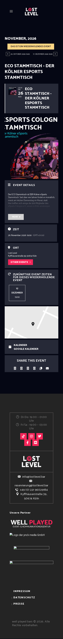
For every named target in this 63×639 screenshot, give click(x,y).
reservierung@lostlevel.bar (31, 485)
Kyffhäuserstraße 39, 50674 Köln (34, 496)
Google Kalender (26, 349)
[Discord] (35, 443)
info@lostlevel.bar (33, 476)
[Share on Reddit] (34, 367)
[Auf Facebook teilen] (15, 367)
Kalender (20, 345)
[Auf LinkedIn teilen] (21, 367)
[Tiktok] (23, 436)
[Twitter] (39, 436)
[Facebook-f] (27, 443)
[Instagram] (31, 436)
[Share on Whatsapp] (28, 367)
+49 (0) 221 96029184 (34, 489)
